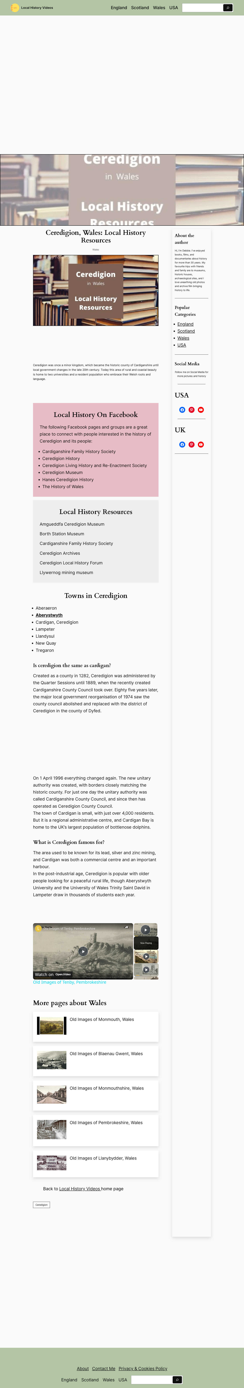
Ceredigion (41, 1204)
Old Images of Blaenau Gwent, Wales (106, 1053)
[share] (126, 927)
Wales (95, 249)
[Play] (146, 956)
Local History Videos (37, 8)
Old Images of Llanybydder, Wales (103, 1158)
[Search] (228, 7)
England (185, 324)
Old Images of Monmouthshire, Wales (107, 1088)
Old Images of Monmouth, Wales (102, 1019)
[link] (38, 928)
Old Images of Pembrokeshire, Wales (106, 1122)
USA (181, 344)
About (83, 1368)
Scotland (186, 331)
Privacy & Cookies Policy (143, 1368)
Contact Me (103, 1368)
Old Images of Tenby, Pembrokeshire (69, 928)
